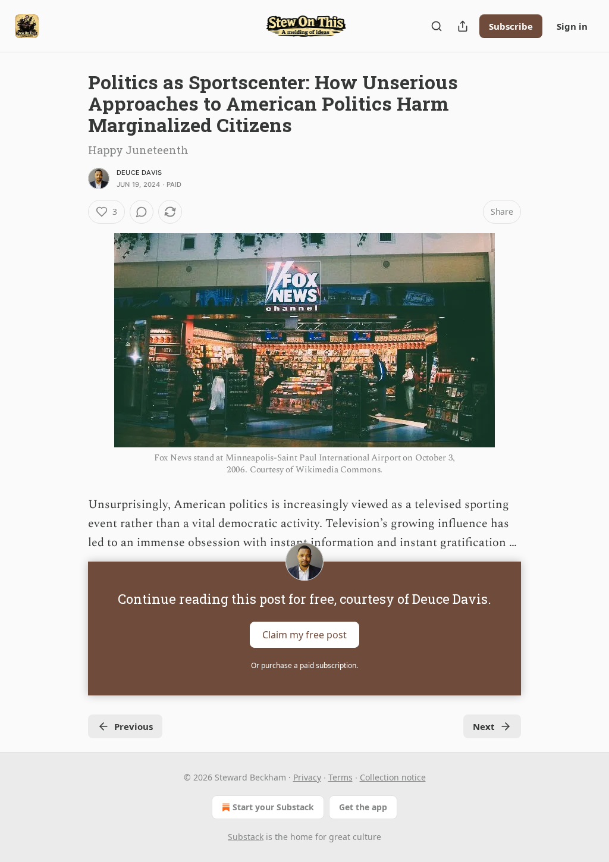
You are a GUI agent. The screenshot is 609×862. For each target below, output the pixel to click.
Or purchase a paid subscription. (304, 665)
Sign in (572, 26)
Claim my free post (304, 634)
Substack (245, 836)
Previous (133, 726)
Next (484, 726)
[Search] (436, 26)
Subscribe (511, 26)
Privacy (307, 777)
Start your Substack (273, 807)
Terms (340, 777)
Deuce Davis (139, 172)
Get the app (363, 807)
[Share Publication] (463, 26)
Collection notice (393, 777)
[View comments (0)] (141, 212)
